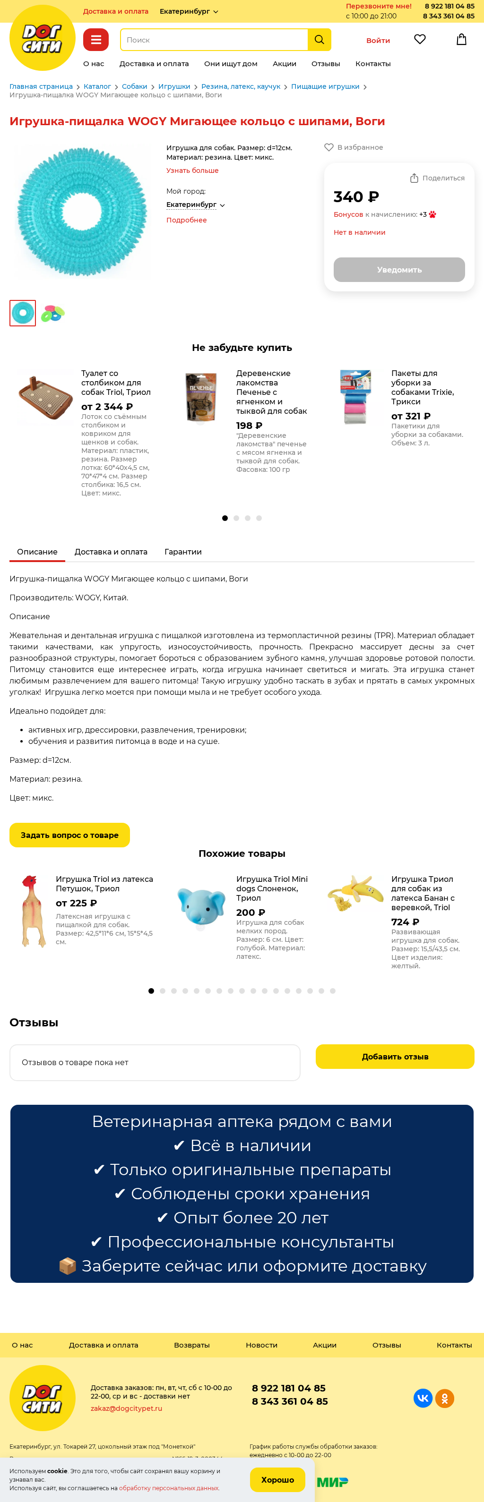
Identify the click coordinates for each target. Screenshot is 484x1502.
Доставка (115, 11)
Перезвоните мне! (379, 6)
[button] (225, 518)
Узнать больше (192, 170)
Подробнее (186, 220)
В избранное (360, 147)
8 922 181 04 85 (450, 6)
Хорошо (277, 1480)
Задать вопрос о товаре (70, 835)
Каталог (96, 39)
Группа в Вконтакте (423, 1398)
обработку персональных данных (168, 1488)
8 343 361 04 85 (449, 16)
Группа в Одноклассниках (444, 1398)
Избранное (419, 41)
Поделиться (444, 178)
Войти (378, 40)
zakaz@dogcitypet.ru (126, 1408)
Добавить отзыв (395, 1056)
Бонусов (348, 214)
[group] (86, 435)
